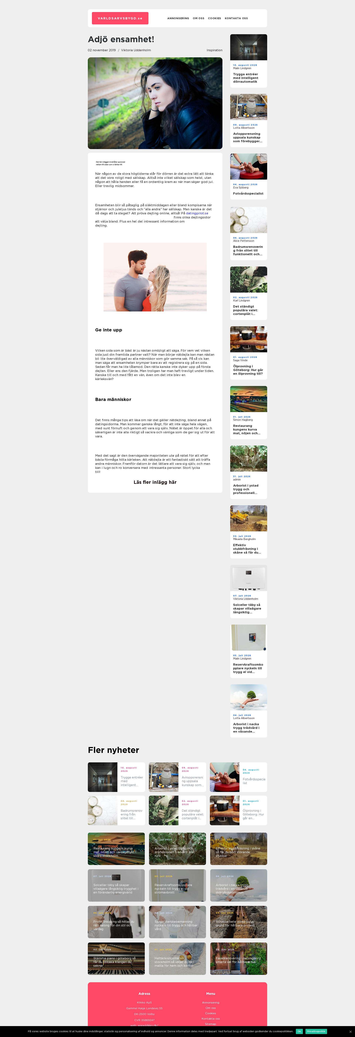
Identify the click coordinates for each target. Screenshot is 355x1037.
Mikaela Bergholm (244, 539)
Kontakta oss (236, 18)
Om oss (198, 18)
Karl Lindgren (241, 300)
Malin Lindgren (242, 68)
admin (237, 479)
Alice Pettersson (243, 241)
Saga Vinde (240, 360)
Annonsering (178, 18)
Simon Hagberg (243, 420)
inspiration (214, 50)
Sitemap (210, 1024)
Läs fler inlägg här (155, 482)
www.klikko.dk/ (148, 1025)
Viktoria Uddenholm (136, 50)
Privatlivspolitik (316, 1031)
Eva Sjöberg (240, 187)
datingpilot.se (197, 213)
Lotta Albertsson (244, 128)
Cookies (214, 18)
